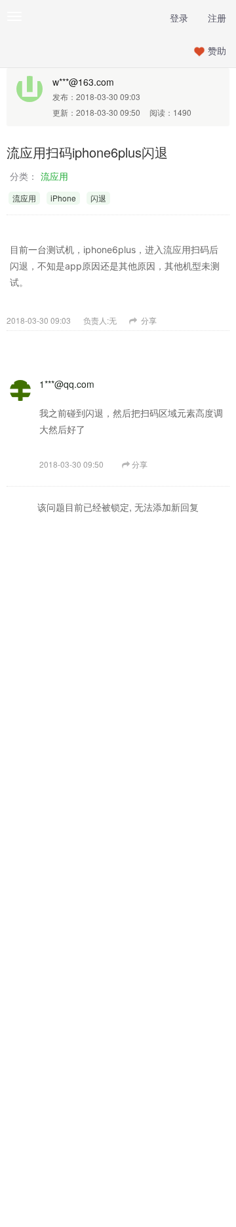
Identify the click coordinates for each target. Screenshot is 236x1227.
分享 (148, 320)
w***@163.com (83, 81)
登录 (179, 17)
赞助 (217, 50)
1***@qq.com (66, 383)
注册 (217, 17)
